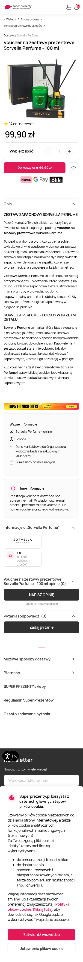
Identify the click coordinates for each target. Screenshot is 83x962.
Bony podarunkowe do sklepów (23, 26)
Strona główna (30, 19)
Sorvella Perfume (27, 35)
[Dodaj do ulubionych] (73, 168)
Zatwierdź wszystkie (41, 934)
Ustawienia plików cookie (41, 948)
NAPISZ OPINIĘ (41, 594)
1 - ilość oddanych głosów (23, 561)
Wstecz (11, 19)
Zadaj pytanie (42, 627)
